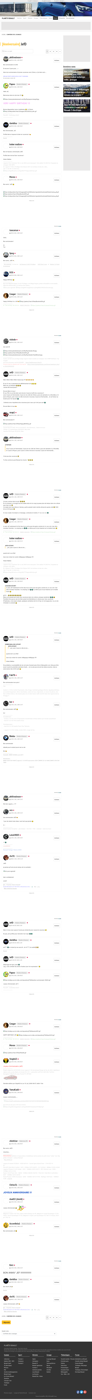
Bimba (12, 736)
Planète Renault (33, 1)
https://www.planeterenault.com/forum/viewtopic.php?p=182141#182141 (31, 365)
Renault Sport (7, 1363)
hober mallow (15, 144)
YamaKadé (14, 1089)
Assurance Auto (65, 1370)
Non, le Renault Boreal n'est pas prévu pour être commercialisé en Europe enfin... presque (75, 75)
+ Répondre (6, 1322)
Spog (11, 253)
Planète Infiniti (59, 1)
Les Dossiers (35, 1374)
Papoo (12, 84)
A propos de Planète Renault (20, 1393)
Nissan (48, 1365)
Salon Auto (64, 1365)
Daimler (49, 1372)
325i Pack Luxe (42, 264)
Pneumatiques (64, 1367)
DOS (11, 272)
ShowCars (6, 1378)
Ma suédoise (7, 264)
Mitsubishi (49, 1367)
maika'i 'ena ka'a (25, 305)
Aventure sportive (37, 1370)
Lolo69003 (14, 835)
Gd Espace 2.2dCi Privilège (27, 264)
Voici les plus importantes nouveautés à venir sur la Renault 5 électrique (75, 107)
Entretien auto (65, 1361)
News (50, 18)
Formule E (20, 1363)
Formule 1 (20, 1359)
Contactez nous (32, 1393)
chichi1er (13, 1141)
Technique (6, 1383)
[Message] (10, 60)
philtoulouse (15, 57)
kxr (10, 701)
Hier (5, 1370)
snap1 (12, 412)
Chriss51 (13, 1184)
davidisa (13, 123)
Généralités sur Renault (81, 1359)
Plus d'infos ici (8, 1159)
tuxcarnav (13, 230)
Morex (12, 177)
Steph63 (13, 1058)
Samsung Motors (51, 1363)
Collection (6, 1359)
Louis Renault (35, 1372)
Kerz (11, 1265)
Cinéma (63, 1363)
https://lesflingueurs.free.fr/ (34, 362)
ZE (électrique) (8, 1365)
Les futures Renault (9, 1376)
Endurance (21, 1361)
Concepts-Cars (8, 1380)
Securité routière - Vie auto (68, 1359)
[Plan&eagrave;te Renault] (10, 1345)
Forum (55, 18)
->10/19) (9, 1178)
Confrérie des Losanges (14, 34)
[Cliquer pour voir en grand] (9, 287)
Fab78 (12, 675)
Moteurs (6, 1367)
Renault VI (35, 1363)
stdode (12, 339)
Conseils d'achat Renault (81, 1361)
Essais (5, 1385)
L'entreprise (35, 1361)
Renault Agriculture (37, 1365)
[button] (6, 59)
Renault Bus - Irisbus (37, 1376)
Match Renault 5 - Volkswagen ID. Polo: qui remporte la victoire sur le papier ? (76, 92)
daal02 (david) (16, 1199)
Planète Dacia (46, 1)
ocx (11, 810)
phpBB (42, 1396)
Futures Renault (79, 1363)
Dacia (48, 1361)
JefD (14, 44)
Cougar (12, 294)
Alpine (34, 1359)
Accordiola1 (15, 1223)
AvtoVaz (49, 1370)
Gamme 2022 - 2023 (9, 1361)
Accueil (4, 34)
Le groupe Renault (51, 1359)
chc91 (12, 856)
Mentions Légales (8, 1393)
